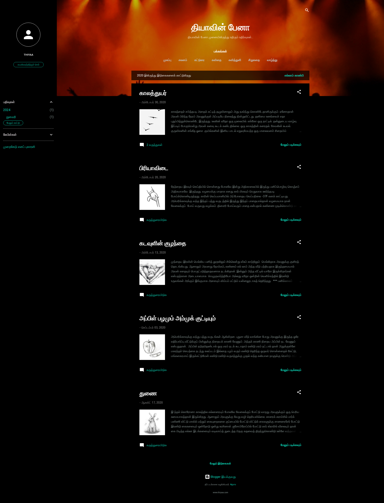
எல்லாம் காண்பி (294, 75)
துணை (148, 393)
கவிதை (216, 60)
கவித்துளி (235, 60)
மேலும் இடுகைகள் (220, 463)
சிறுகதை (254, 60)
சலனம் (183, 60)
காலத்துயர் (153, 92)
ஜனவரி (11, 117)
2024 (6, 110)
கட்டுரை (199, 60)
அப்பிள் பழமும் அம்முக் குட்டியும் (177, 318)
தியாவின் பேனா (220, 27)
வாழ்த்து (272, 60)
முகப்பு (167, 60)
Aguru (233, 484)
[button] (299, 92)
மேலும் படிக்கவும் (291, 144)
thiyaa (28, 54)
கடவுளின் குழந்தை (162, 243)
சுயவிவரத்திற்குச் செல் (28, 64)
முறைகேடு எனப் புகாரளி (19, 147)
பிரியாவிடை (153, 167)
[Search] (307, 11)
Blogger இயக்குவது (223, 477)
